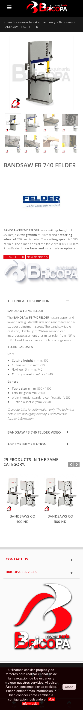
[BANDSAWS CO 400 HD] (22, 493)
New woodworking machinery (35, 22)
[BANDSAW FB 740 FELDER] (13, 123)
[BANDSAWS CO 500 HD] (60, 493)
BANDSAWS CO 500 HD (60, 519)
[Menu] (9, 7)
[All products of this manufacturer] (41, 200)
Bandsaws (66, 22)
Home (7, 22)
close (69, 687)
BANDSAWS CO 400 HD (22, 519)
